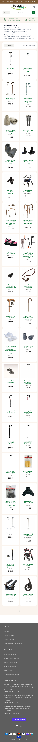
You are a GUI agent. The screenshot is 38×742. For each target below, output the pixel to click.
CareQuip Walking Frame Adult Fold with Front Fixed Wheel (11, 222)
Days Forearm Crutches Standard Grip (28, 70)
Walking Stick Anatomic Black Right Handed (28, 442)
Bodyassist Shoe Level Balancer (10, 252)
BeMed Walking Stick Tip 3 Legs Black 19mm (28, 503)
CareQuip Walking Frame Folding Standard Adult (28, 222)
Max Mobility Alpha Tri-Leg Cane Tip (11, 192)
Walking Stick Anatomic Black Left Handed (10, 473)
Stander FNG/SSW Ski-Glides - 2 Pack (28, 162)
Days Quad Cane (10, 533)
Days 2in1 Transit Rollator (28, 565)
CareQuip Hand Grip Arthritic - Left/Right (28, 382)
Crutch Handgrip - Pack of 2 (28, 472)
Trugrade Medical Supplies (21, 739)
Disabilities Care (9, 635)
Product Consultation (10, 662)
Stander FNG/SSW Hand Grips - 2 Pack (11, 596)
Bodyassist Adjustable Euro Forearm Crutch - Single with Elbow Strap (28, 254)
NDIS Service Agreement (11, 674)
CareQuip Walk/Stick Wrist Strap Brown (28, 286)
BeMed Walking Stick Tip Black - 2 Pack (10, 503)
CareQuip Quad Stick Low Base (10, 99)
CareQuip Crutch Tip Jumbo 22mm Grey (11, 132)
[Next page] (24, 611)
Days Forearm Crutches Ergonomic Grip (28, 100)
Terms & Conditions (10, 666)
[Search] (33, 12)
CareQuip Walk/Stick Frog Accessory (10, 316)
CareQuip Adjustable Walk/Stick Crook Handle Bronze (28, 317)
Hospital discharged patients (13, 643)
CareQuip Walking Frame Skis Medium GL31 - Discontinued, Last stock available (10, 350)
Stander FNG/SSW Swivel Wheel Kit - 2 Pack (28, 596)
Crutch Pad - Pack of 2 (28, 131)
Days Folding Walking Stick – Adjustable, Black (11, 566)
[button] (3, 7)
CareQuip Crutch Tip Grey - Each (28, 347)
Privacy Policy (8, 670)
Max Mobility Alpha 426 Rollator (28, 191)
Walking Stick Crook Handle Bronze (28, 412)
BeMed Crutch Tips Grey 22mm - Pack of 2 (10, 162)
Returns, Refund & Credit (11, 658)
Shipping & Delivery (10, 654)
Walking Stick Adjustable (10, 69)
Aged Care (7, 631)
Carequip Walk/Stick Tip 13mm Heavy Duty (11, 286)
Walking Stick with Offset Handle (11, 411)
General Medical (9, 639)
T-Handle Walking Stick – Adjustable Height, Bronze (28, 534)
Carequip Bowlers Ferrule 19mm (11, 381)
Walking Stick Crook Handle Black (10, 442)
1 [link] (14, 611)
